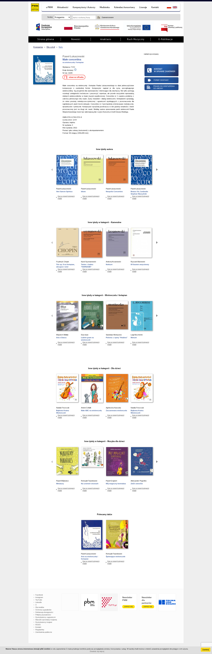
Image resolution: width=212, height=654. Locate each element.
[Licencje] (143, 7)
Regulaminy (39, 630)
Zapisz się (128, 606)
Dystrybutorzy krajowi (43, 622)
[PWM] (34, 7)
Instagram (39, 597)
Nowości (75, 39)
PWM (73, 67)
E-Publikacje (166, 39)
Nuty (61, 47)
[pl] (167, 7)
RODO (38, 625)
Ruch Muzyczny (135, 39)
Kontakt (38, 627)
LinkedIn (38, 602)
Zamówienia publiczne (43, 632)
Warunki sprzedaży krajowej (46, 620)
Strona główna (45, 39)
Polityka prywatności (43, 615)
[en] (176, 7)
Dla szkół (51, 47)
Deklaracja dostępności (44, 612)
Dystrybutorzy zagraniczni (45, 617)
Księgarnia (38, 47)
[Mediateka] (105, 7)
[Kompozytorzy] (84, 7)
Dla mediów (39, 607)
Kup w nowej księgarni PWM (66, 197)
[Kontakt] (155, 7)
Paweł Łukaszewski (73, 56)
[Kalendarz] (124, 7)
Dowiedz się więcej (97, 651)
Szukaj (98, 17)
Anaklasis (105, 39)
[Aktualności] (63, 7)
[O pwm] (48, 7)
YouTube (38, 600)
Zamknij (205, 650)
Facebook (39, 595)
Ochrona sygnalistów (43, 610)
